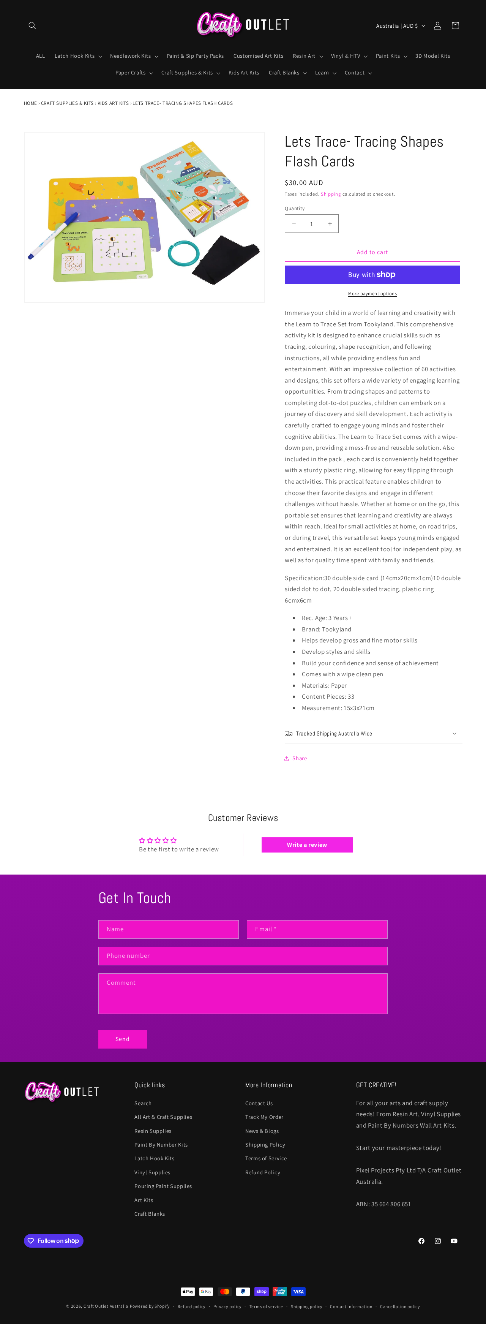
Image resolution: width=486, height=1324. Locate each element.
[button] (32, 25)
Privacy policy (227, 1306)
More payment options (372, 293)
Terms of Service (266, 1158)
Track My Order (264, 1116)
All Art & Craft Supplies (163, 1116)
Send (122, 1039)
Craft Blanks (149, 1213)
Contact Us (259, 1103)
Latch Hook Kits (154, 1158)
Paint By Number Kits (161, 1144)
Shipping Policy (265, 1144)
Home (31, 103)
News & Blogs (262, 1130)
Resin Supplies (153, 1130)
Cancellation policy (400, 1306)
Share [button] (299, 758)
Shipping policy (306, 1306)
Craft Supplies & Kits (67, 103)
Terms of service (266, 1306)
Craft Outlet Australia (106, 1306)
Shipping (331, 194)
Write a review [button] (307, 845)
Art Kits (143, 1200)
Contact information (351, 1306)
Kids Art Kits (113, 103)
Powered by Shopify (150, 1306)
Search (143, 1103)
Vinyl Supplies (152, 1172)
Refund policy (192, 1306)
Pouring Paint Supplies (163, 1186)
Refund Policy (262, 1172)
